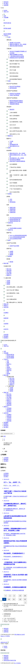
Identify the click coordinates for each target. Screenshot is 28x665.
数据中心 (9, 275)
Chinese (5, 647)
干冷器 (11, 141)
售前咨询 (6, 2)
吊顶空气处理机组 (14, 95)
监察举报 (6, 631)
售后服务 (6, 336)
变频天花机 (13, 207)
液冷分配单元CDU (14, 146)
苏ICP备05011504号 (19, 634)
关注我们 (9, 411)
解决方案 (6, 263)
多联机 (8, 367)
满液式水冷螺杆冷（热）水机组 (18, 44)
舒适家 (11, 253)
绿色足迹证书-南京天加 (10, 660)
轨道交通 (9, 273)
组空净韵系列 (13, 88)
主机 (8, 361)
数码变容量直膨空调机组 (16, 100)
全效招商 (6, 5)
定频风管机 (13, 212)
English (5, 10)
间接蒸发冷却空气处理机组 (17, 57)
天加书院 (9, 420)
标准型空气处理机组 (15, 93)
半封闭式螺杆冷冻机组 (16, 228)
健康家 (11, 254)
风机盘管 (12, 109)
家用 (8, 372)
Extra (11, 200)
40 (9, 599)
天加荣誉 (9, 417)
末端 (8, 362)
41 (13, 599)
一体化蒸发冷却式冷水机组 (17, 56)
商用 (8, 365)
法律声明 (6, 630)
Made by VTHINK (5, 636)
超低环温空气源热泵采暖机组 (17, 161)
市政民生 (9, 402)
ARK (11, 199)
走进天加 (6, 307)
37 (20, 595)
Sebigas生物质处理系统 (16, 238)
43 (20, 599)
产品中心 (6, 35)
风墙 (11, 143)
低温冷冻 (9, 368)
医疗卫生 (9, 269)
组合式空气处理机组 (15, 86)
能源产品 (9, 370)
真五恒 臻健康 (10, 357)
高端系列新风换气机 (15, 221)
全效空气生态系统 (14, 245)
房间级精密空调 (14, 144)
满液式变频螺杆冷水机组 (16, 54)
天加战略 (6, 17)
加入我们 (6, 3)
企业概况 (9, 414)
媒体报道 (9, 409)
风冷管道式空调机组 (15, 159)
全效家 (11, 251)
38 (25, 595)
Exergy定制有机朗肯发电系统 (17, 237)
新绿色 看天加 (10, 354)
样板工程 (6, 304)
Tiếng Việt (6, 11)
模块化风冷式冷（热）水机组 (17, 153)
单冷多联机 (13, 202)
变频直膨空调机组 (14, 104)
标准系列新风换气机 (15, 219)
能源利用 (9, 405)
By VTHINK (17, 663)
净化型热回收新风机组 (16, 217)
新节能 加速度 (10, 356)
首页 (5, 15)
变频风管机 (13, 209)
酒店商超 (9, 403)
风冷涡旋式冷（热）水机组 (17, 158)
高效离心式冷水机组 (15, 42)
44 (25, 599)
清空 (4, 436)
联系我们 (6, 337)
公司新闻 (9, 408)
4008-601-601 (4, 642)
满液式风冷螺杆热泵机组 (16, 45)
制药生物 (9, 270)
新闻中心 (6, 305)
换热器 (11, 261)
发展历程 (9, 416)
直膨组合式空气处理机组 (16, 102)
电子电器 (9, 272)
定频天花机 (13, 210)
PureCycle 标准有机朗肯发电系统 (18, 235)
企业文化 (9, 419)
